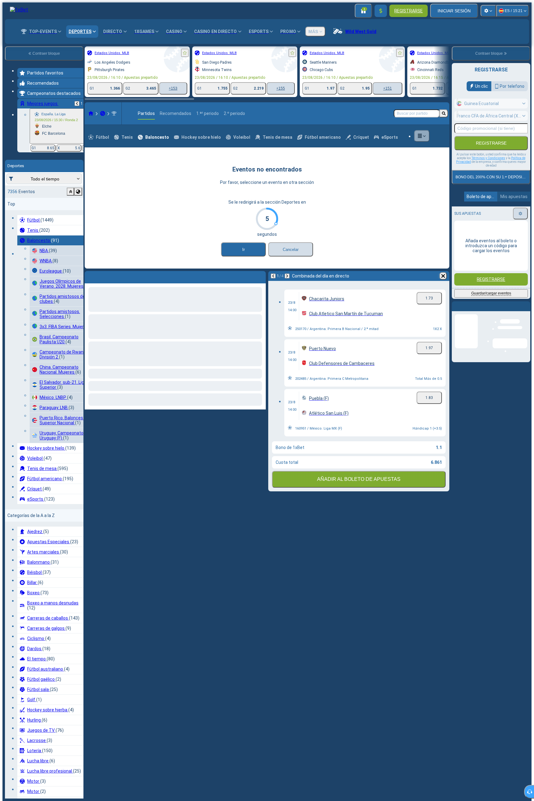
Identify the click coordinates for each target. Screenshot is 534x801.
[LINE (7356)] (91, 113)
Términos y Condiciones (488, 158)
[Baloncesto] (102, 113)
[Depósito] (381, 11)
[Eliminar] (259, 276)
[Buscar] (443, 113)
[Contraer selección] (70, 192)
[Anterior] (76, 103)
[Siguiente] (103, 275)
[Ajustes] (488, 11)
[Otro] (422, 136)
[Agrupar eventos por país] (78, 192)
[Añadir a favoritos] (185, 53)
